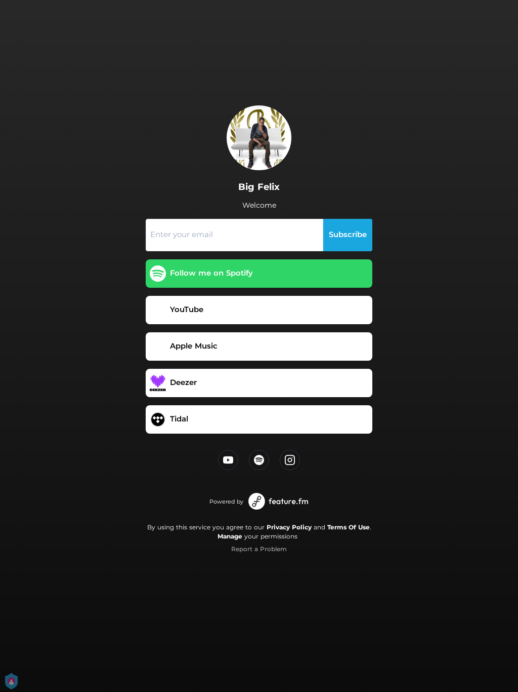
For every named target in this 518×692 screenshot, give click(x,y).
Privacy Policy (289, 527)
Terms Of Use (348, 527)
